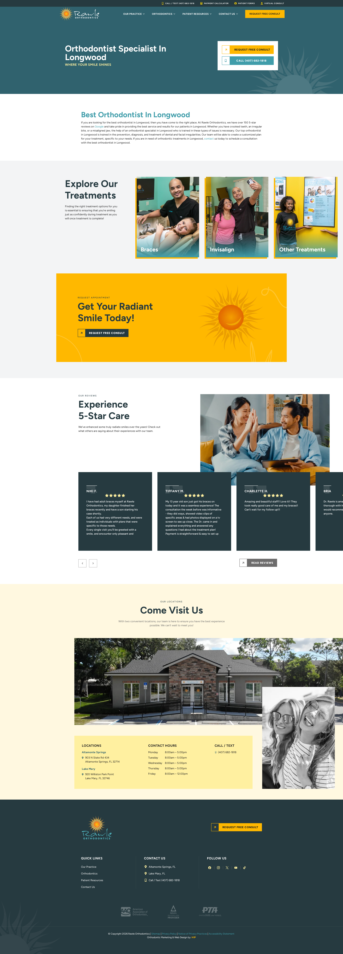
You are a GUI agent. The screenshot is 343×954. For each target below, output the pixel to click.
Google (99, 126)
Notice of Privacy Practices (192, 933)
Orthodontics (162, 13)
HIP (194, 937)
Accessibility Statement (222, 933)
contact (209, 138)
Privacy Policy (169, 933)
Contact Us (227, 13)
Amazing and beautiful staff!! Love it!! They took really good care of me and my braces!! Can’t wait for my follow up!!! (271, 505)
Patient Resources (195, 13)
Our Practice (132, 13)
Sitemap (155, 933)
